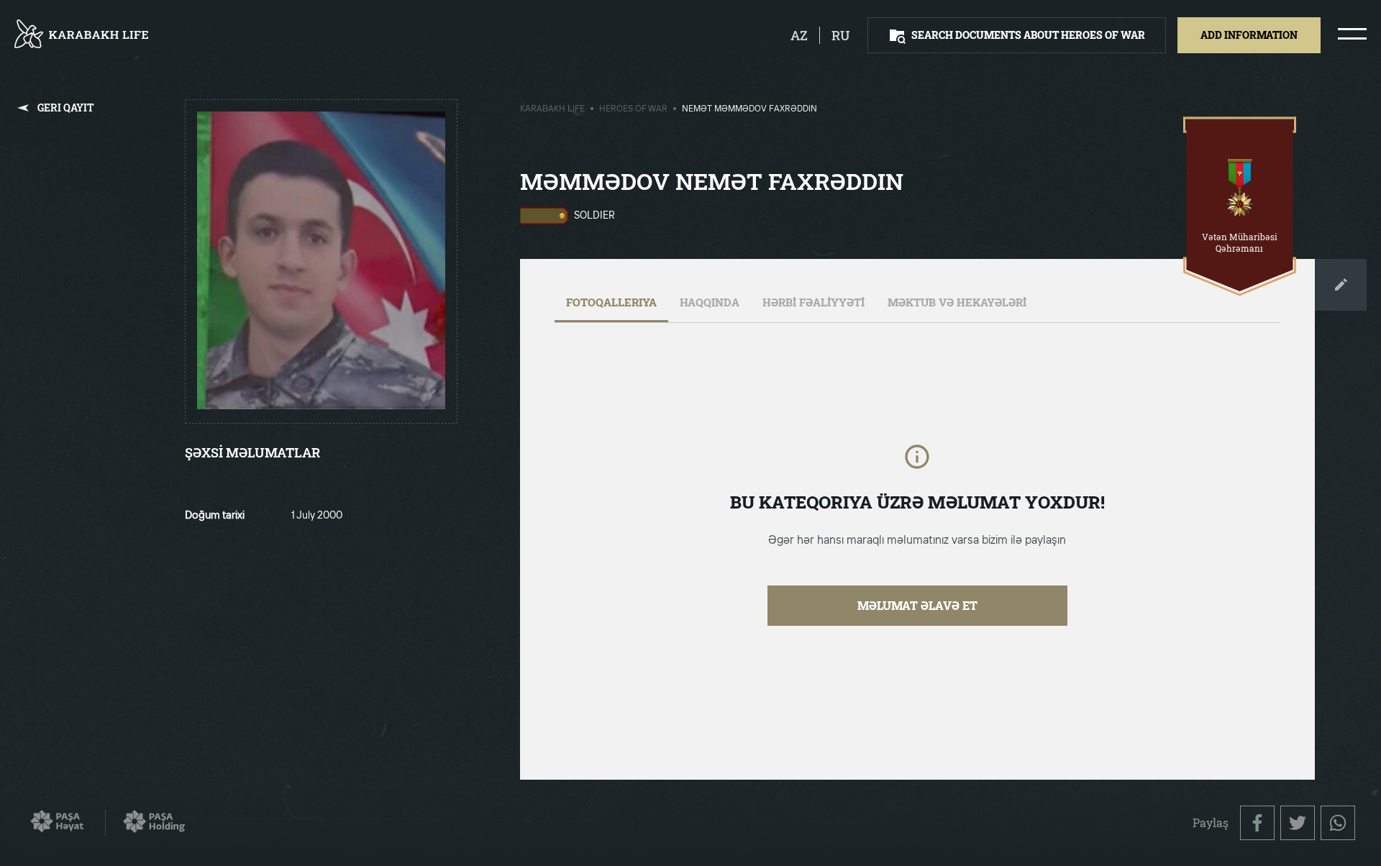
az (799, 35)
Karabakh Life (552, 109)
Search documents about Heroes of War (1028, 35)
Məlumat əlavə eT (917, 605)
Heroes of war (633, 109)
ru (840, 35)
